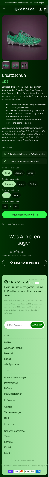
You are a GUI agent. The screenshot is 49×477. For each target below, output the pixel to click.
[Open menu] (3, 9)
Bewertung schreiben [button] (26, 262)
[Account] (40, 9)
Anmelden (37, 324)
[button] (6, 65)
